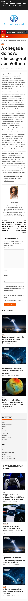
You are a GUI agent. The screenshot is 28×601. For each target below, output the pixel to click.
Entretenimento (6, 437)
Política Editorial (7, 5)
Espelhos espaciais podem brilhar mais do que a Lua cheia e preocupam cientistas (13, 339)
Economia (5, 429)
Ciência (2, 43)
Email (6, 275)
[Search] (25, 36)
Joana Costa (5, 68)
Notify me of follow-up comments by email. (14, 296)
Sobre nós (5, 3)
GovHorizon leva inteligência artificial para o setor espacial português (12, 370)
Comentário (7, 248)
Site (5, 281)
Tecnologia (5, 433)
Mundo (4, 426)
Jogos (4, 492)
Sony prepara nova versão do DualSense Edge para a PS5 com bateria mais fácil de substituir (13, 497)
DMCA (24, 3)
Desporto (4, 435)
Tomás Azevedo (15, 343)
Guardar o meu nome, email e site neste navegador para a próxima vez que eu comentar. (14, 288)
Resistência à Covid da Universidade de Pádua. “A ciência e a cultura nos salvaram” (8, 225)
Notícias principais (7, 424)
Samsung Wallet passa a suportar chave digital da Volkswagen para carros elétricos (14, 528)
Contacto (4, 439)
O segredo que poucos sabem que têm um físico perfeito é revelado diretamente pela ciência (20, 226)
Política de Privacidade (19, 5)
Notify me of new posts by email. (14, 300)
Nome (6, 270)
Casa (3, 422)
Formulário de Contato (15, 3)
